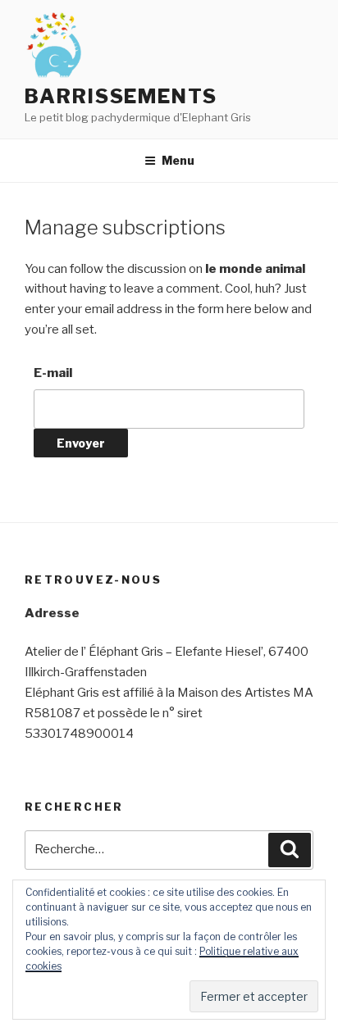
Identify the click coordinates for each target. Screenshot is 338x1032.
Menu (178, 160)
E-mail (53, 373)
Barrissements (121, 96)
